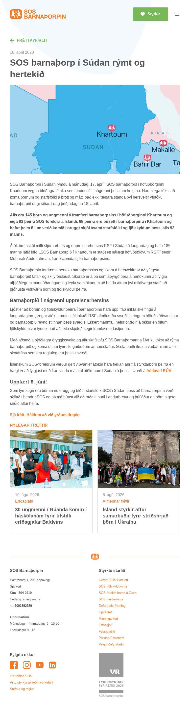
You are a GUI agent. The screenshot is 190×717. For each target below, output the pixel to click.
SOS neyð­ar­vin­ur (111, 599)
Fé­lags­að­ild (107, 631)
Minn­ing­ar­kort (108, 618)
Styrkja (154, 14)
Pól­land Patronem (111, 638)
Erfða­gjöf (105, 625)
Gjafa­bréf (105, 612)
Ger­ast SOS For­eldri (113, 580)
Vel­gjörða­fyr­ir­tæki (111, 644)
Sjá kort (15, 586)
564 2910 (25, 593)
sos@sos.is (31, 599)
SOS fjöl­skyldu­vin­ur (113, 586)
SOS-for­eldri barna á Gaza (118, 593)
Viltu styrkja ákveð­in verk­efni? (31, 682)
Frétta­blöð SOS (21, 676)
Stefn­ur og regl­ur (22, 689)
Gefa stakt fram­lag (112, 606)
